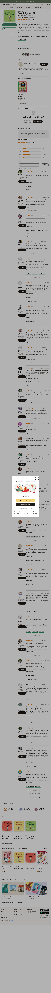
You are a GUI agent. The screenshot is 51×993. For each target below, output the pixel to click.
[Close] (37, 478)
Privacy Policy (26, 514)
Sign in (30, 508)
